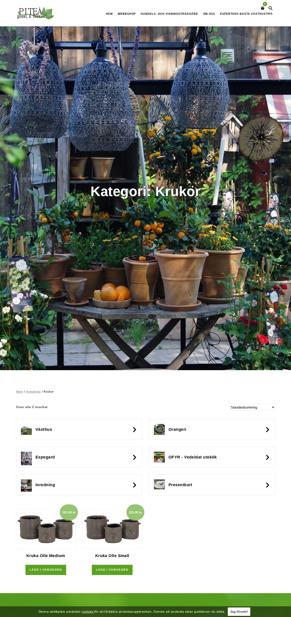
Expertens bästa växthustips (246, 13)
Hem (109, 13)
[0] (262, 8)
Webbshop (127, 13)
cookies (88, 611)
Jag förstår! (239, 611)
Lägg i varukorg (46, 569)
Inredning (33, 391)
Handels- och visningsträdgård (169, 13)
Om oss (209, 13)
